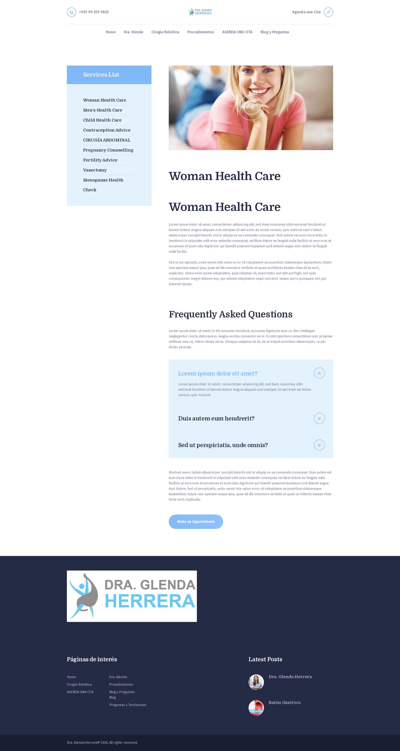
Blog (112, 697)
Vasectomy (95, 170)
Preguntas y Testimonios (127, 705)
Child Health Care (102, 120)
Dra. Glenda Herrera (290, 676)
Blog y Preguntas (122, 692)
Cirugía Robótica (79, 684)
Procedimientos (121, 684)
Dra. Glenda (118, 677)
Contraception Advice (106, 130)
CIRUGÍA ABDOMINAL (106, 140)
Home (71, 677)
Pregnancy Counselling (108, 150)
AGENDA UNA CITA (80, 692)
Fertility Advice (100, 160)
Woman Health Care (104, 100)
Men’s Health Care (102, 110)
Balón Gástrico (285, 702)
